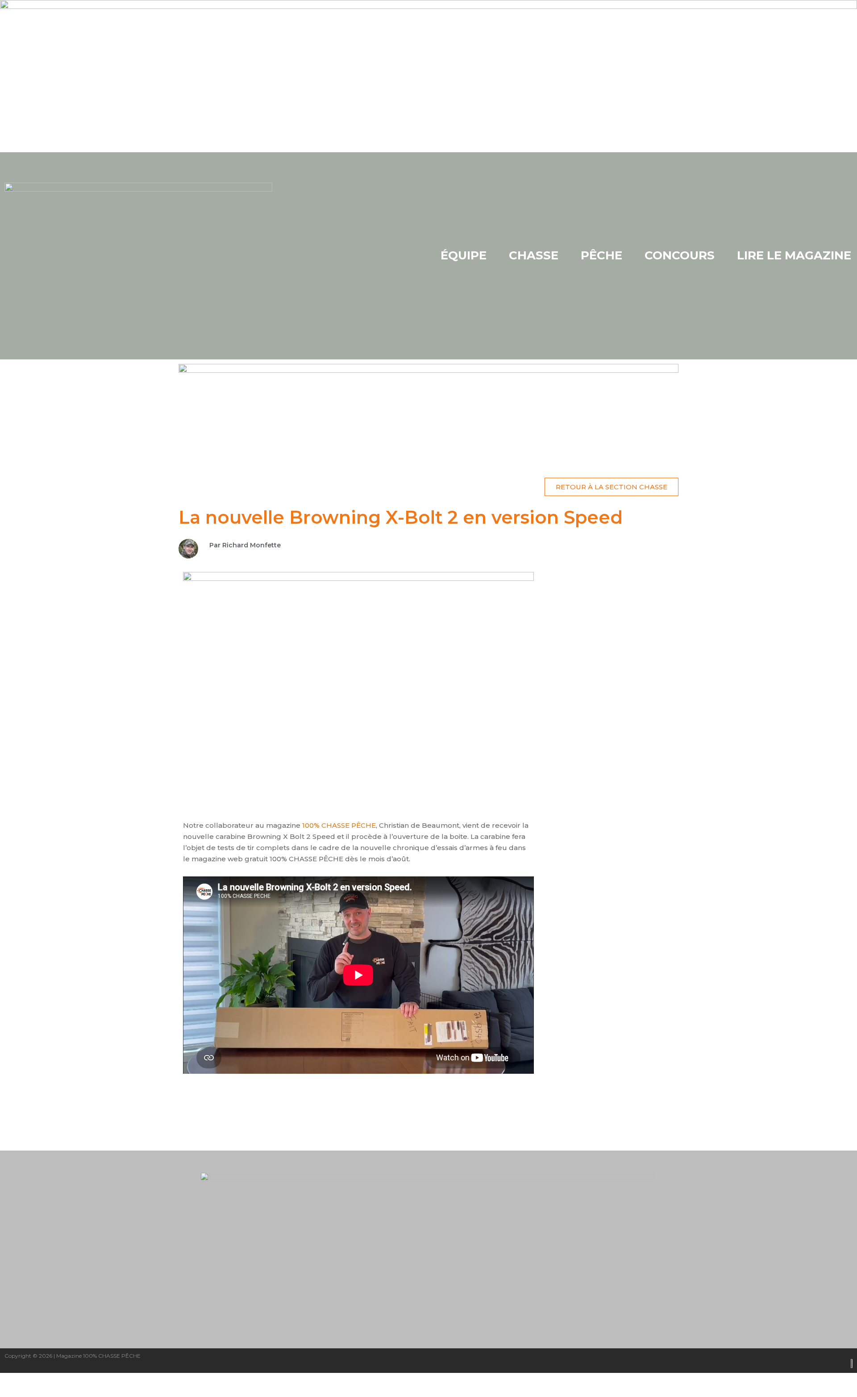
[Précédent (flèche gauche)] (18, 1392)
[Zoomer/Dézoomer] (18, 1380)
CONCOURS (680, 255)
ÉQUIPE (464, 255)
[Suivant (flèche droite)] (55, 1392)
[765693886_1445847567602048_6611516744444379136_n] (428, 411)
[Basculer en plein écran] (55, 1380)
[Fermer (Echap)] (130, 1380)
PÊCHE (601, 255)
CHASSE (533, 255)
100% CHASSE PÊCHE (339, 825)
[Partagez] (93, 1380)
